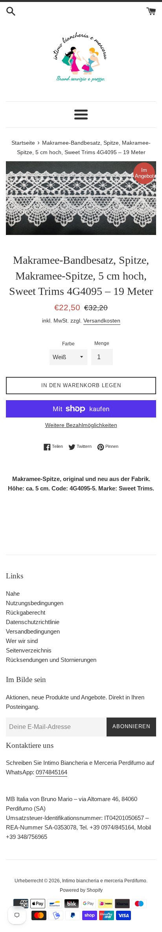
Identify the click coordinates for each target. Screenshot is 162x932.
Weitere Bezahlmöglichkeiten (81, 425)
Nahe (13, 593)
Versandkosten (101, 320)
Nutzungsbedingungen (34, 603)
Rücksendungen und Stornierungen (51, 659)
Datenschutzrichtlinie (32, 622)
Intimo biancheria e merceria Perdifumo (104, 881)
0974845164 (51, 772)
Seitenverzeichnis (29, 650)
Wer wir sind (22, 640)
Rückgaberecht (25, 612)
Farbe (68, 344)
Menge (101, 343)
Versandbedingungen (33, 631)
